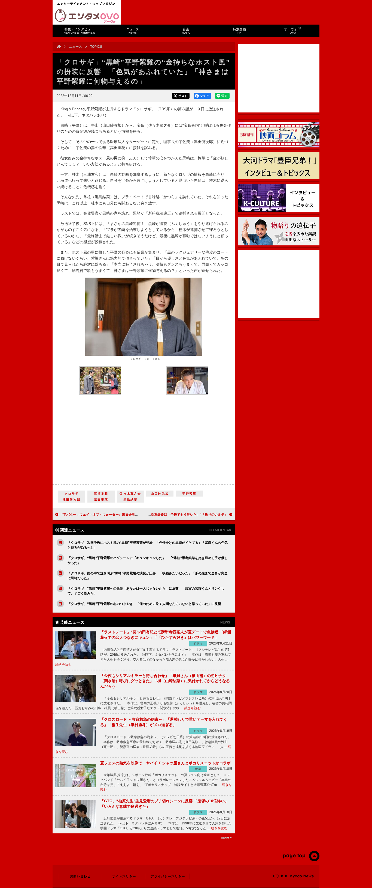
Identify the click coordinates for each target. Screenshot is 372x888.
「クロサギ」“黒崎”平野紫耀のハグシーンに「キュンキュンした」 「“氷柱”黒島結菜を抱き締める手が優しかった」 (148, 560)
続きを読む (63, 664)
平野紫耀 (189, 493)
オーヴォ (290, 30)
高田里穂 (101, 499)
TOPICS (96, 47)
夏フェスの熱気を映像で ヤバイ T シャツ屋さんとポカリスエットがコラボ (165, 763)
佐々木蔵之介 (130, 493)
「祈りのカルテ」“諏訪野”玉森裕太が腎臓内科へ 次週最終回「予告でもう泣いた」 (165, 514)
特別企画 (239, 30)
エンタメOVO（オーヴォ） (87, 16)
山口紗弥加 (160, 493)
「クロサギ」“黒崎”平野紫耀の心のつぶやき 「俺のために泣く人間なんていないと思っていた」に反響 (144, 604)
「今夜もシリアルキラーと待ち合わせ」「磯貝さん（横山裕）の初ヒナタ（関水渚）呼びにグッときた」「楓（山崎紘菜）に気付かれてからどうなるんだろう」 (165, 680)
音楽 (186, 30)
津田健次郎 (72, 499)
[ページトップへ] (301, 860)
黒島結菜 (130, 499)
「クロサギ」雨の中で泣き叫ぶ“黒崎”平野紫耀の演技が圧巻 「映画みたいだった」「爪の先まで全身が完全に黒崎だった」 (148, 575)
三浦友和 (101, 493)
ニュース (132, 30)
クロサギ (72, 493)
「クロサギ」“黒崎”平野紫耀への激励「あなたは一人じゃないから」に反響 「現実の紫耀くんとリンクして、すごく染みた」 (146, 591)
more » (226, 837)
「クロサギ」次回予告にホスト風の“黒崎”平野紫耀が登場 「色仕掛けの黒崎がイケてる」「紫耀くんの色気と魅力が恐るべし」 (148, 545)
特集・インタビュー (79, 30)
